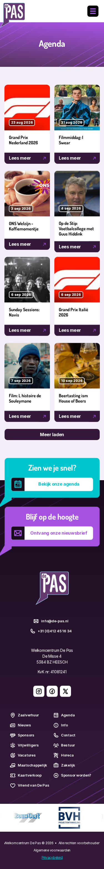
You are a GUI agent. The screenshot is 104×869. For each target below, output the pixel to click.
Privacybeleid (52, 857)
